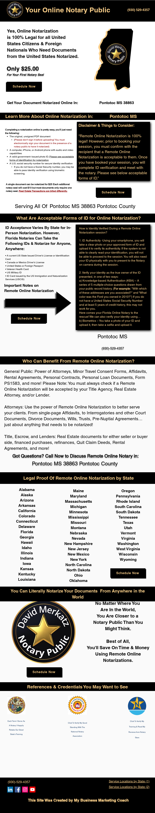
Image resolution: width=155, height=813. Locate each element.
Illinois (27, 553)
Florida (27, 532)
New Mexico (78, 554)
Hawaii (27, 542)
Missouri (78, 522)
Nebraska (78, 533)
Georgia (27, 537)
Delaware (26, 526)
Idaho (27, 547)
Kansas (27, 569)
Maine (78, 491)
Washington (128, 543)
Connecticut (27, 521)
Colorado (27, 516)
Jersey (83, 549)
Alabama (27, 489)
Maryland (78, 496)
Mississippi (78, 517)
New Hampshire (78, 543)
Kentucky (26, 574)
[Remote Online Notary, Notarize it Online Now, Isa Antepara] (10, 789)
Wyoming (128, 559)
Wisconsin (128, 554)
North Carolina (78, 564)
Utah (128, 528)
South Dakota (128, 512)
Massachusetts (78, 501)
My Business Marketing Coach (101, 800)
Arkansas (26, 505)
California (27, 510)
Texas (128, 522)
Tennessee (128, 517)
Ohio (78, 575)
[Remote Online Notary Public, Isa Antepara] (25, 789)
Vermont (128, 533)
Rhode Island (128, 501)
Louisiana (27, 579)
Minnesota (78, 512)
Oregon (128, 491)
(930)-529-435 (112, 348)
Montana (78, 528)
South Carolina (128, 506)
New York (78, 559)
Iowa (27, 563)
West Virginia (128, 549)
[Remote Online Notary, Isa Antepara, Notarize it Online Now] (18, 789)
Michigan (78, 506)
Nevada (78, 538)
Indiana (26, 558)
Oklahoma (78, 580)
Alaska (27, 495)
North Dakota (78, 570)
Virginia (128, 538)
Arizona (27, 500)
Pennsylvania (128, 496)
